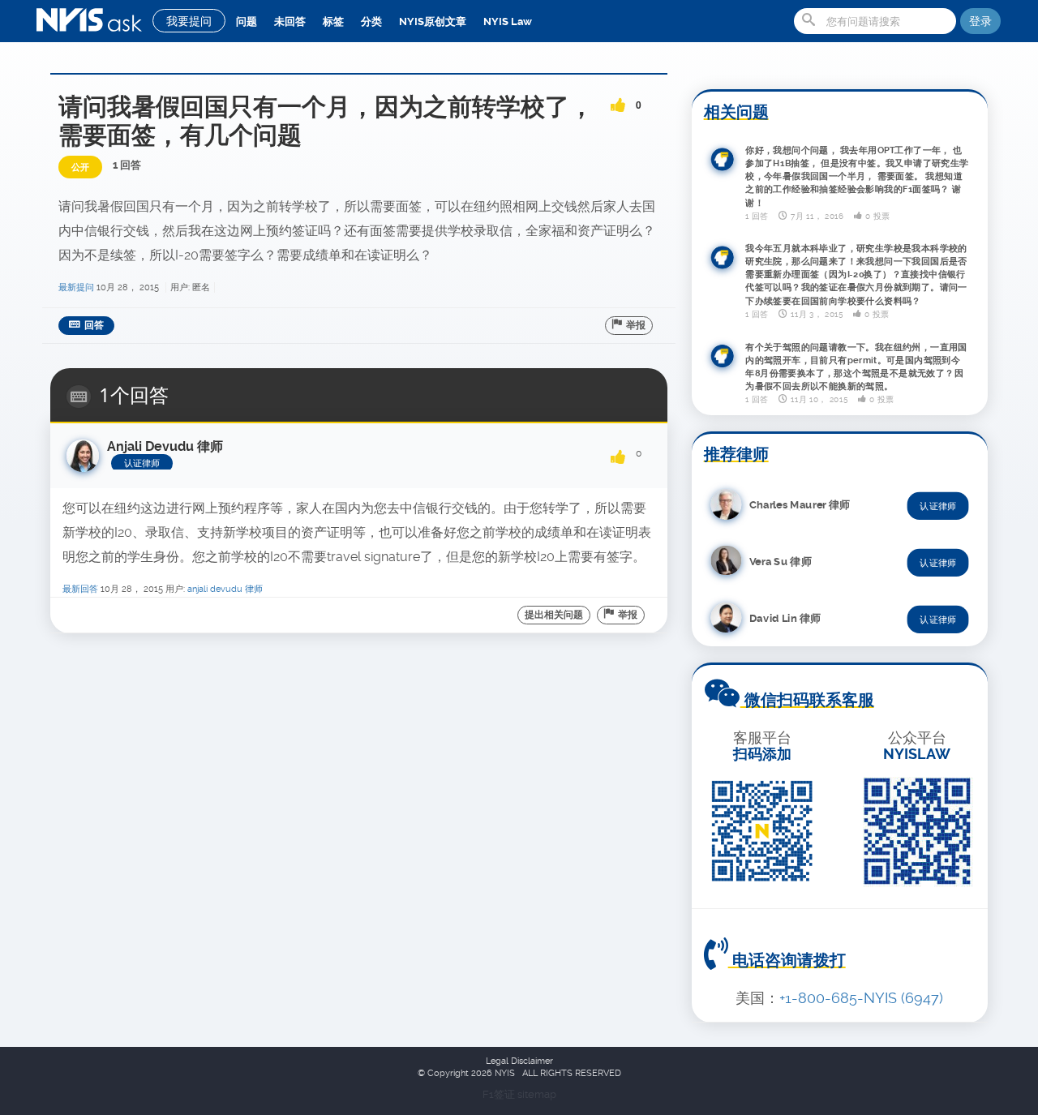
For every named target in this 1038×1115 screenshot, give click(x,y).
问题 (246, 21)
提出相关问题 (554, 614)
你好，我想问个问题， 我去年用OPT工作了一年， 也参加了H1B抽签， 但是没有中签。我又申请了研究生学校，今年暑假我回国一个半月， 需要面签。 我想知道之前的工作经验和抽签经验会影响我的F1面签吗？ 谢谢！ (857, 176)
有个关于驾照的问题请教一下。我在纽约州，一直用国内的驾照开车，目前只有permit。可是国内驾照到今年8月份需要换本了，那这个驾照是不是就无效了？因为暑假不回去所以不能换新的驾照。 (856, 366)
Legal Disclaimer (519, 1061)
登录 (980, 21)
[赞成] (618, 100)
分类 (371, 21)
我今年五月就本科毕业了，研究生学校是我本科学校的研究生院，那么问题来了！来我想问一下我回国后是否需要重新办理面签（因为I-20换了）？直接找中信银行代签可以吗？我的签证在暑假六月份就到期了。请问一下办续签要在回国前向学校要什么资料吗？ (856, 275)
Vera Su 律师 (780, 561)
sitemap (536, 1094)
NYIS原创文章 (432, 21)
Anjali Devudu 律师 (225, 589)
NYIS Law (507, 21)
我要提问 (189, 21)
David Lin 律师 (785, 617)
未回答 (290, 21)
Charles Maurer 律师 (799, 504)
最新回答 (80, 589)
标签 (333, 21)
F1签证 (500, 1094)
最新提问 (76, 287)
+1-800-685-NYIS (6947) (861, 997)
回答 (94, 325)
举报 (636, 325)
